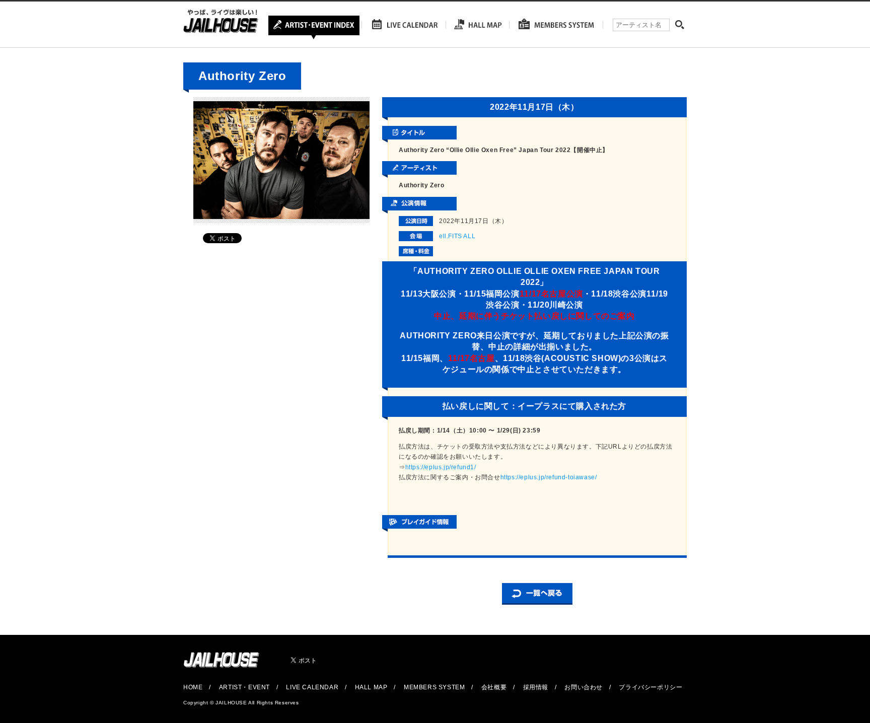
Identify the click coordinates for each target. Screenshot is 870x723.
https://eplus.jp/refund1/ (440, 467)
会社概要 (493, 687)
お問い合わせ (583, 687)
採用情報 (535, 687)
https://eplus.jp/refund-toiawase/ (548, 477)
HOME (192, 687)
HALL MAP (371, 687)
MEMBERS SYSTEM (434, 687)
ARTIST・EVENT (244, 687)
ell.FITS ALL (457, 236)
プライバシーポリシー (650, 687)
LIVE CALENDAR (312, 687)
